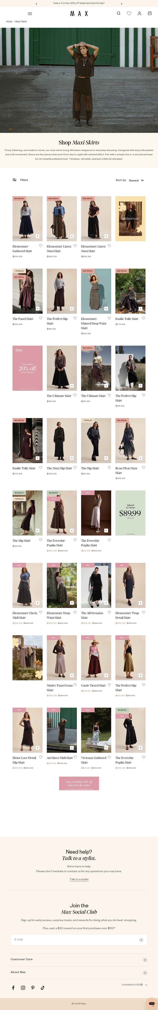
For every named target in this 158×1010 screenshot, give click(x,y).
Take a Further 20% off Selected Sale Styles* (79, 3)
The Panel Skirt (23, 319)
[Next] (121, 3)
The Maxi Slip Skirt (59, 468)
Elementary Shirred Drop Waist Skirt (93, 323)
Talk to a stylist (79, 879)
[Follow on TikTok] (42, 987)
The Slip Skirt (90, 468)
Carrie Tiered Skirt (93, 685)
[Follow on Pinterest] (32, 987)
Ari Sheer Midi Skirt (60, 758)
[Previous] (36, 3)
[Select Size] (38, 236)
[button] (129, 180)
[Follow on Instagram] (23, 987)
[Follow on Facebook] (13, 987)
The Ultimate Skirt (59, 396)
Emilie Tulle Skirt (126, 319)
